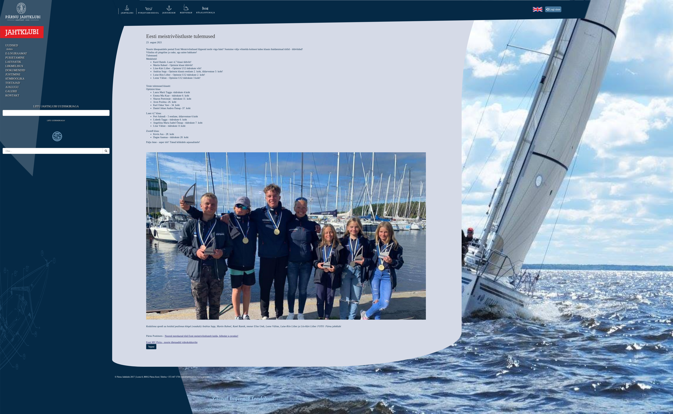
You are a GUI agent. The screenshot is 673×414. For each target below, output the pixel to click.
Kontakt (12, 95)
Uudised (11, 45)
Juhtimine (13, 74)
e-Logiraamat (16, 53)
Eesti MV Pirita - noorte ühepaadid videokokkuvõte (172, 342)
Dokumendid (15, 70)
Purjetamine (15, 57)
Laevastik (13, 61)
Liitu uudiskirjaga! (56, 120)
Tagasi (151, 346)
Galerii (11, 91)
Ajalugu (12, 87)
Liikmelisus (14, 66)
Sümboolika (15, 78)
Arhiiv (9, 49)
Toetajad (12, 82)
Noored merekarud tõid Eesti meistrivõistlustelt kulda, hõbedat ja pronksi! (201, 336)
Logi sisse (554, 9)
